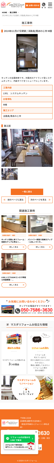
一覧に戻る (27, 191)
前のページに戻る (16, 199)
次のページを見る (38, 199)
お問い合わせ (34, 5)
